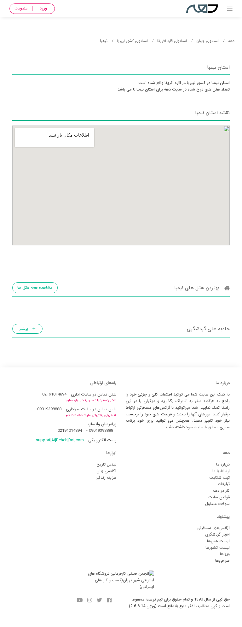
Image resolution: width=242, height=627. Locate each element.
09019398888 (49, 409)
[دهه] (230, 9)
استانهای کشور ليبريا (132, 41)
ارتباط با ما (221, 471)
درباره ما (223, 464)
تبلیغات (224, 484)
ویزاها (225, 554)
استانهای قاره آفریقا (172, 41)
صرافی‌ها (222, 560)
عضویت (20, 8)
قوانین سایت (219, 497)
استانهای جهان (207, 41)
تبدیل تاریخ (106, 464)
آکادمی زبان (106, 471)
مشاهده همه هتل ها (35, 287)
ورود (43, 8)
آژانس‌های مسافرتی (213, 527)
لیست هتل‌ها (218, 541)
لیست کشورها (217, 547)
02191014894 (54, 394)
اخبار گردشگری (217, 534)
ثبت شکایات (219, 477)
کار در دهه (221, 490)
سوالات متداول (217, 504)
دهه (231, 41)
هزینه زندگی (105, 477)
